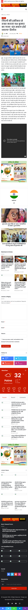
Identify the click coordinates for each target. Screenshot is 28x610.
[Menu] (2, 9)
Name (3, 321)
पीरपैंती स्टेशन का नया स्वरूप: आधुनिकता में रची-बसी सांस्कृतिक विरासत (18, 411)
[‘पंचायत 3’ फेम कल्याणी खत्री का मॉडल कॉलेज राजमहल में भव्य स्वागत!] (7, 259)
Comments (23, 397)
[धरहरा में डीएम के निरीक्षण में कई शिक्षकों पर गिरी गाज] (6, 438)
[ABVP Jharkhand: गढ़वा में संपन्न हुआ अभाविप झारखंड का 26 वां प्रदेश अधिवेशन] (5, 563)
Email (3, 327)
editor (5, 33)
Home (4, 14)
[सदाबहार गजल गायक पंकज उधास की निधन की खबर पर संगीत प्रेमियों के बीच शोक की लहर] (21, 259)
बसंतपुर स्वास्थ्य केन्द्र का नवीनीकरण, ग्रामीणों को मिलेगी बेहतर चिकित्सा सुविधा (6, 485)
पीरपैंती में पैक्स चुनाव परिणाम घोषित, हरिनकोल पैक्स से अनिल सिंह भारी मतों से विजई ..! (20, 486)
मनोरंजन (8, 14)
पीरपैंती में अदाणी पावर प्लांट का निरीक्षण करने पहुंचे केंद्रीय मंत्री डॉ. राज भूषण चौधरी (7, 504)
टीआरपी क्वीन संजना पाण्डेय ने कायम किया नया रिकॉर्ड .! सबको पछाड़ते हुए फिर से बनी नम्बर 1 (20, 285)
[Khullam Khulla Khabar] (14, 5)
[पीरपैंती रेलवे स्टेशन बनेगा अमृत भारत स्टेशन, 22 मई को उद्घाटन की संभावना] (6, 405)
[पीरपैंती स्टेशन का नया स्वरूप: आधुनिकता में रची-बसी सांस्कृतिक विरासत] (6, 412)
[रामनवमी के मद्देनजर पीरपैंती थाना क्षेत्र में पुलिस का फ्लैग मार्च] (5, 552)
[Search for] (26, 9)
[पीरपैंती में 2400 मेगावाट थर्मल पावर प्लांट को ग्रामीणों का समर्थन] (23, 557)
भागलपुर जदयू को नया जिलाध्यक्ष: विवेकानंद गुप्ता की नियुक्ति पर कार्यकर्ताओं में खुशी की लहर (20, 505)
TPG (13, 599)
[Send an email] (6, 33)
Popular (4, 397)
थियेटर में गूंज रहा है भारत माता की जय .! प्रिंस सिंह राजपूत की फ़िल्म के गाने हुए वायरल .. (6, 285)
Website (3, 333)
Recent (13, 397)
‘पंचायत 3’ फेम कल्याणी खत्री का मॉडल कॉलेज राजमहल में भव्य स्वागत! (7, 266)
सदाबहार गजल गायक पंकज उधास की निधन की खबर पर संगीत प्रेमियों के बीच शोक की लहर (20, 267)
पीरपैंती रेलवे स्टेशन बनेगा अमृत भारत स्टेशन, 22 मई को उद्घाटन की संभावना (18, 404)
